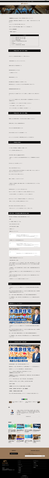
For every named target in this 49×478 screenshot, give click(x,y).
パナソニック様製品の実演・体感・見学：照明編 (18, 38)
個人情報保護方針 (24, 475)
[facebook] (44, 0)
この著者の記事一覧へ (28, 416)
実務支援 (20, 470)
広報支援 (20, 467)
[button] (22, 399)
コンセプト (35, 464)
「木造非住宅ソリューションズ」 (13, 18)
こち (13, 31)
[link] (17, 414)
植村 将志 (12, 414)
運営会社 (35, 462)
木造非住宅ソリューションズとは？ (17, 43)
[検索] (46, 0)
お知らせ (19, 472)
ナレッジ (19, 462)
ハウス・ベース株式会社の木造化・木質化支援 (18, 44)
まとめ (13, 42)
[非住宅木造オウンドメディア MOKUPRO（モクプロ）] (24, 3)
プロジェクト (20, 464)
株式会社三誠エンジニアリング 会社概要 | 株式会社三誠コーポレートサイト (27, 253)
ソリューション (20, 466)
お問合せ (35, 467)
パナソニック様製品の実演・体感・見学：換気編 (18, 37)
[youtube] (45, 0)
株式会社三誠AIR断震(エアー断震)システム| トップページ (24, 243)
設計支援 (20, 469)
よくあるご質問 (36, 465)
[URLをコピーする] (26, 399)
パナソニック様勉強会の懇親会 (16, 39)
